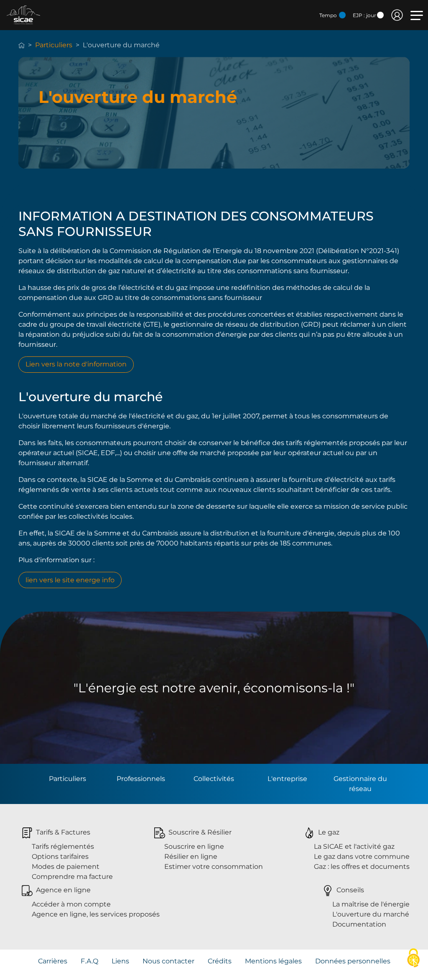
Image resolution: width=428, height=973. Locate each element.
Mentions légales (273, 961)
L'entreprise (287, 779)
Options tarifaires (60, 856)
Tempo (328, 15)
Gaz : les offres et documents (362, 867)
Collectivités (214, 779)
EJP (364, 15)
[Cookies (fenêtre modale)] (413, 958)
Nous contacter (168, 961)
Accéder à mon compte (71, 904)
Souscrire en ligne (194, 846)
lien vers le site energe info (70, 580)
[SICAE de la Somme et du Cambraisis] (23, 14)
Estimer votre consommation (213, 867)
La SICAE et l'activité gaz (354, 846)
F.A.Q (89, 961)
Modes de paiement (65, 867)
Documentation (359, 924)
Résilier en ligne (190, 856)
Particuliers (53, 45)
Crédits (220, 961)
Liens (120, 961)
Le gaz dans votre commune (362, 856)
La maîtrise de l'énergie (371, 904)
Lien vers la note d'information (76, 364)
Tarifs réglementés (63, 846)
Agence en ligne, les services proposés (96, 914)
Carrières (52, 961)
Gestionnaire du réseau (360, 784)
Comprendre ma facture (72, 877)
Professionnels (141, 779)
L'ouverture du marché (370, 914)
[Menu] (416, 15)
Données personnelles (352, 961)
